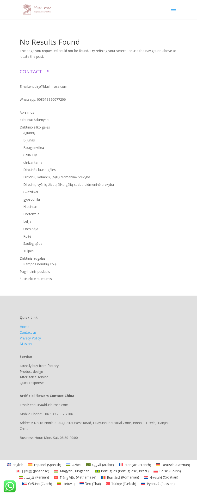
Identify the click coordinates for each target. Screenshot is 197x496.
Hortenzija (31, 214)
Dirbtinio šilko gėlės (35, 127)
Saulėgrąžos (32, 243)
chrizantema (33, 162)
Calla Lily (30, 155)
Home (24, 326)
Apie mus (27, 112)
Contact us (28, 332)
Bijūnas (29, 140)
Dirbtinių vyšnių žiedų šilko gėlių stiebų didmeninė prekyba (68, 184)
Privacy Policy (30, 338)
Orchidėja (30, 229)
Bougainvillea (33, 147)
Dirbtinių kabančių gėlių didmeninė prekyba (56, 177)
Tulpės (28, 251)
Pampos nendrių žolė (39, 264)
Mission (26, 343)
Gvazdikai (30, 192)
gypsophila (31, 199)
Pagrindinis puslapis (35, 271)
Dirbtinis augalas (32, 258)
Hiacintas (30, 206)
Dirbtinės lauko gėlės (39, 169)
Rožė (27, 236)
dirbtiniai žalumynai (34, 119)
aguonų (29, 132)
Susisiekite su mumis (36, 278)
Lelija (27, 221)
